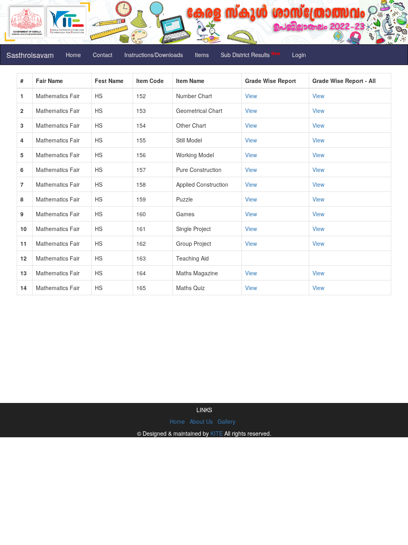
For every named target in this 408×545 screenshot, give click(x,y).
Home (73, 55)
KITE (216, 433)
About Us (201, 421)
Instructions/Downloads (153, 55)
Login (299, 55)
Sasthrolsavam (30, 54)
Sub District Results (250, 54)
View (251, 96)
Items (202, 55)
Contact (102, 55)
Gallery (226, 421)
